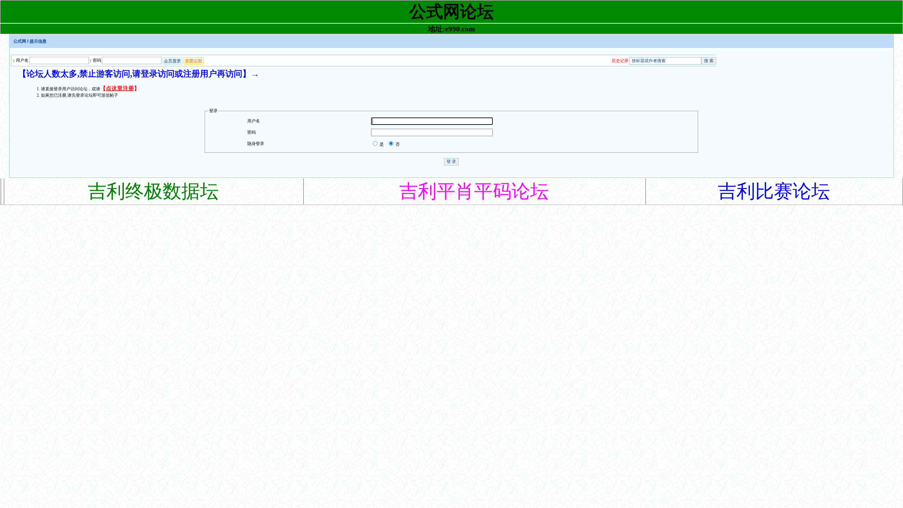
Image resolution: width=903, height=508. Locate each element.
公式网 (19, 41)
